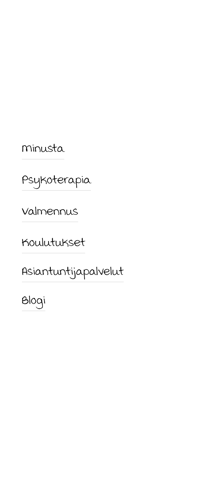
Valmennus (50, 211)
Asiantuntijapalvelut (73, 271)
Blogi (33, 300)
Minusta (29, 12)
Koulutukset (53, 242)
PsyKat (145, 12)
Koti (17, 12)
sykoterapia (59, 179)
